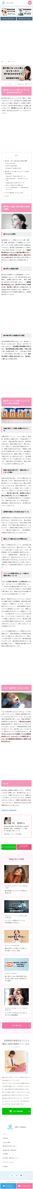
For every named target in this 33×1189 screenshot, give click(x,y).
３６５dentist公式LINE (9, 847)
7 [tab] (20, 23)
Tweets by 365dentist (8, 810)
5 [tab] (17, 23)
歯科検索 (5, 1138)
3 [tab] (13, 23)
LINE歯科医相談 (25, 1186)
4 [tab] (15, 23)
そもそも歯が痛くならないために (14, 192)
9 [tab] (24, 23)
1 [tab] (10, 23)
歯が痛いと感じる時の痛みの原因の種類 (16, 161)
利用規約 (5, 1166)
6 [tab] (19, 23)
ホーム (4, 1134)
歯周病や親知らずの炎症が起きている (15, 182)
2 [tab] (11, 23)
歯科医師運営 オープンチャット (24, 847)
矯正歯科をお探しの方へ (9, 1146)
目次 (16, 155)
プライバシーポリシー (9, 1162)
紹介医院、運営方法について (11, 1158)
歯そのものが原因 (10, 163)
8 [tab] (22, 23)
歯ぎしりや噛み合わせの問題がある (14, 185)
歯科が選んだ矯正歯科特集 (9, 1186)
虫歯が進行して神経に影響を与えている (15, 176)
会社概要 (5, 1153)
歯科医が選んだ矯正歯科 (9, 1150)
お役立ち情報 (6, 1142)
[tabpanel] (8, 13)
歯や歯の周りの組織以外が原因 (13, 168)
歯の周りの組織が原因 (12, 165)
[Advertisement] (16, 40)
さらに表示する (16, 1025)
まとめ (7, 196)
